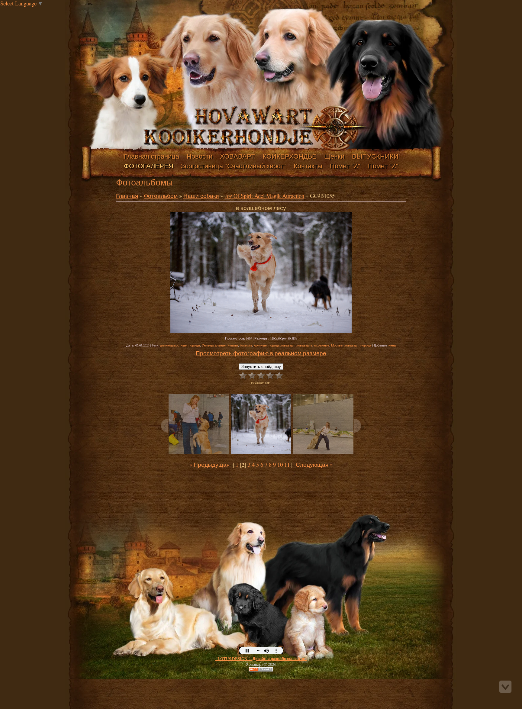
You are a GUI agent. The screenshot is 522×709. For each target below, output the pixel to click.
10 (280, 464)
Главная (35, 10)
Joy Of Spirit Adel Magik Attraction (264, 195)
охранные (321, 345)
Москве (337, 345)
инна (392, 345)
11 (287, 464)
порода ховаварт (282, 345)
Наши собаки (201, 195)
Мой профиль (41, 10)
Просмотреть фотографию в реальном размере (261, 353)
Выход (47, 10)
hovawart (246, 345)
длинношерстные (173, 345)
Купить (232, 345)
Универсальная (214, 345)
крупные (260, 345)
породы (194, 345)
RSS (53, 10)
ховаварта (304, 345)
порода (365, 345)
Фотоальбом (161, 195)
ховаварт (351, 345)
